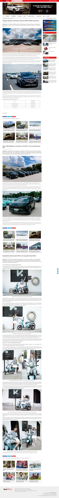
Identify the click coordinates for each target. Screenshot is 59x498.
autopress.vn (25, 491)
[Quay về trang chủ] (58, 269)
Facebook (5, 116)
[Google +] (58, 273)
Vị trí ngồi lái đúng (51, 51)
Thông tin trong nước (10, 18)
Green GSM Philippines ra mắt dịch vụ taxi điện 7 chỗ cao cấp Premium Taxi (9, 130)
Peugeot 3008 (13, 118)
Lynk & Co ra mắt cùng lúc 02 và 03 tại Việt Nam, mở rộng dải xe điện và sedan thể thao (35, 142)
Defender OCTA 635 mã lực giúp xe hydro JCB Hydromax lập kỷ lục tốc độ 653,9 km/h (35, 130)
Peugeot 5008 (17, 118)
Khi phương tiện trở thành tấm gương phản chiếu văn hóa (34, 481)
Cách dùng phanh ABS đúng (52, 48)
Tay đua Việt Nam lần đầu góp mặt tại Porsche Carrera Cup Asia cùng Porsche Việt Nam (22, 470)
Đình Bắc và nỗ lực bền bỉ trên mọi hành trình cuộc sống (8, 481)
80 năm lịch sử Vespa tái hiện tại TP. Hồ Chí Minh (35, 470)
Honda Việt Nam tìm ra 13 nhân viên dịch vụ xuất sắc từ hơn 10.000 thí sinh (22, 142)
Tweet (9, 116)
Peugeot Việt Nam (8, 118)
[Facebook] (58, 271)
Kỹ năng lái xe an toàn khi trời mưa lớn (52, 44)
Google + (14, 116)
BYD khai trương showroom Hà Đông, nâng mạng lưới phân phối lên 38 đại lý (35, 251)
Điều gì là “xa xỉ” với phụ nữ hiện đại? (8, 470)
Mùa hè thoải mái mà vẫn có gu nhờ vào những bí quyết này (22, 481)
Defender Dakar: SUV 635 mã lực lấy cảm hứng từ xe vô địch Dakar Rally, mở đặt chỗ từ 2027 (8, 142)
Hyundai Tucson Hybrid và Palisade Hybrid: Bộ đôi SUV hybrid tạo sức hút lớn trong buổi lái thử (22, 130)
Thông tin (5, 18)
